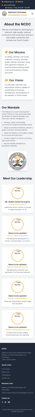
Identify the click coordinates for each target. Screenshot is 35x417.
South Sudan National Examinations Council (17, 393)
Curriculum (6, 369)
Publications (6, 375)
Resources (5, 372)
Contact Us (6, 378)
